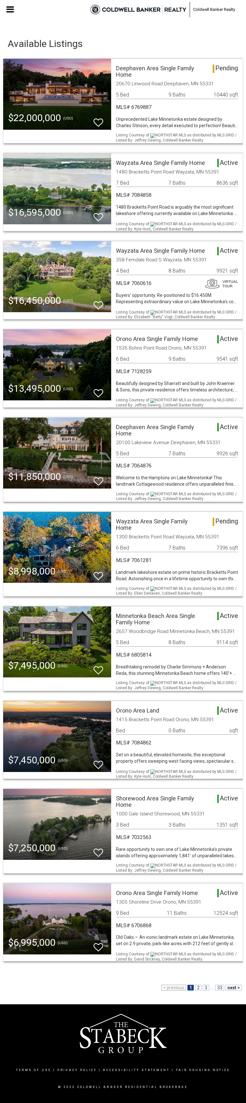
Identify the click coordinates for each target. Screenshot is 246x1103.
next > (233, 987)
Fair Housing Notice (203, 1070)
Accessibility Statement (136, 1070)
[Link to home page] (138, 9)
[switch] (98, 119)
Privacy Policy (77, 1070)
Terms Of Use (33, 1070)
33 (219, 987)
